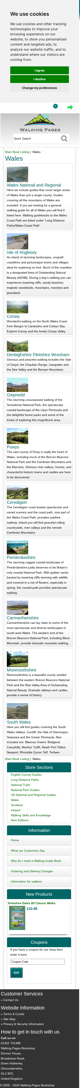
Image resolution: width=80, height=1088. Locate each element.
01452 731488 (10, 1043)
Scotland (17, 805)
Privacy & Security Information (23, 1024)
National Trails (20, 785)
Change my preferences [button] (39, 88)
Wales (15, 800)
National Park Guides (25, 790)
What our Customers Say (28, 850)
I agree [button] (39, 70)
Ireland (15, 810)
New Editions (19, 820)
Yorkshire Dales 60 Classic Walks (31, 903)
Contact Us (10, 1000)
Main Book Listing (17, 152)
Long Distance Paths (25, 779)
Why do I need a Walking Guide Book (36, 860)
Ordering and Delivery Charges (32, 871)
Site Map (9, 1019)
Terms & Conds (13, 1014)
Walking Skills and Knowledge (31, 815)
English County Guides (26, 774)
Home (15, 840)
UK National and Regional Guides (33, 795)
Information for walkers (26, 881)
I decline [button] (39, 79)
